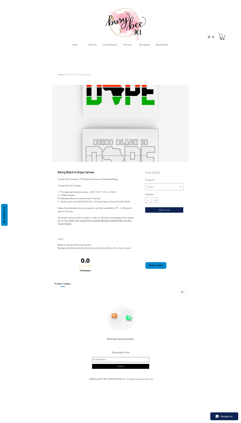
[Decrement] (147, 200)
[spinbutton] (151, 200)
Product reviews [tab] (63, 283)
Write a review (156, 265)
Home (60, 74)
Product (150, 179)
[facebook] (213, 37)
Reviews (4, 215)
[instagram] (209, 37)
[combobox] (164, 186)
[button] (222, 37)
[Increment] (156, 200)
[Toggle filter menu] (182, 292)
